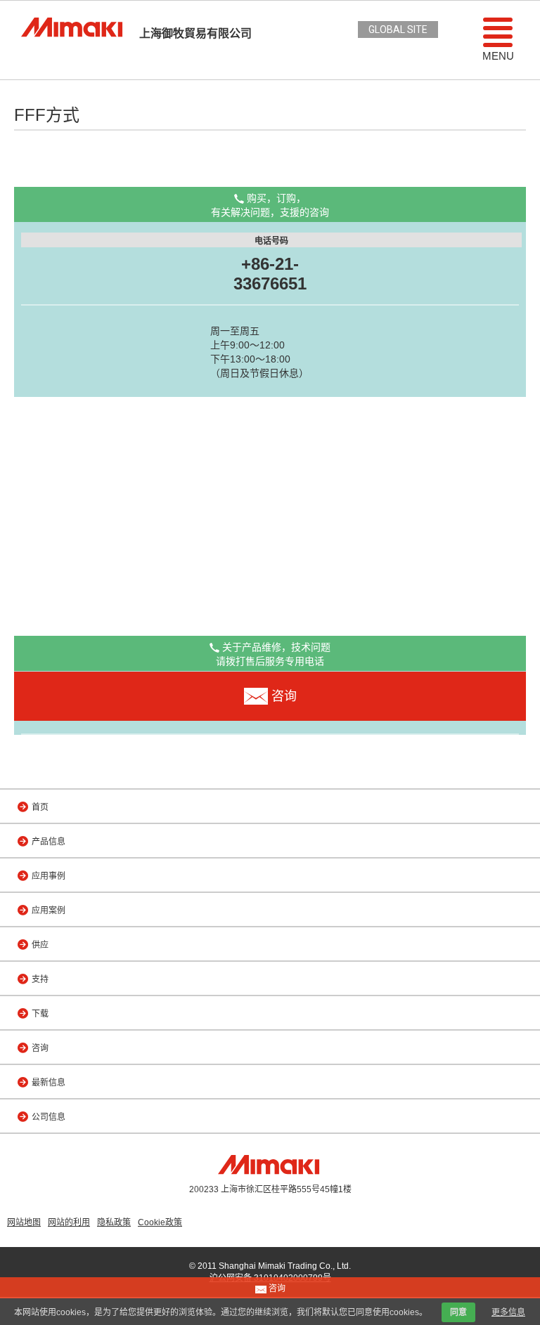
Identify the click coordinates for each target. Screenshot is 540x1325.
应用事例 (48, 876)
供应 (40, 945)
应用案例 (48, 910)
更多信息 (508, 1312)
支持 (40, 979)
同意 (458, 1312)
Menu (498, 56)
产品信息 (48, 842)
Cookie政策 (160, 1222)
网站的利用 (69, 1222)
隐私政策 (114, 1222)
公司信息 (48, 1117)
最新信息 (48, 1083)
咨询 (40, 1048)
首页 (40, 807)
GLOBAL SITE (398, 29)
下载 (40, 1014)
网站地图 (24, 1222)
